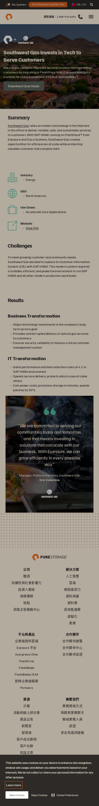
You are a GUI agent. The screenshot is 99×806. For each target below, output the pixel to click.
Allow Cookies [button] (16, 795)
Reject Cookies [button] (39, 795)
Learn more (13, 785)
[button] (64, 795)
